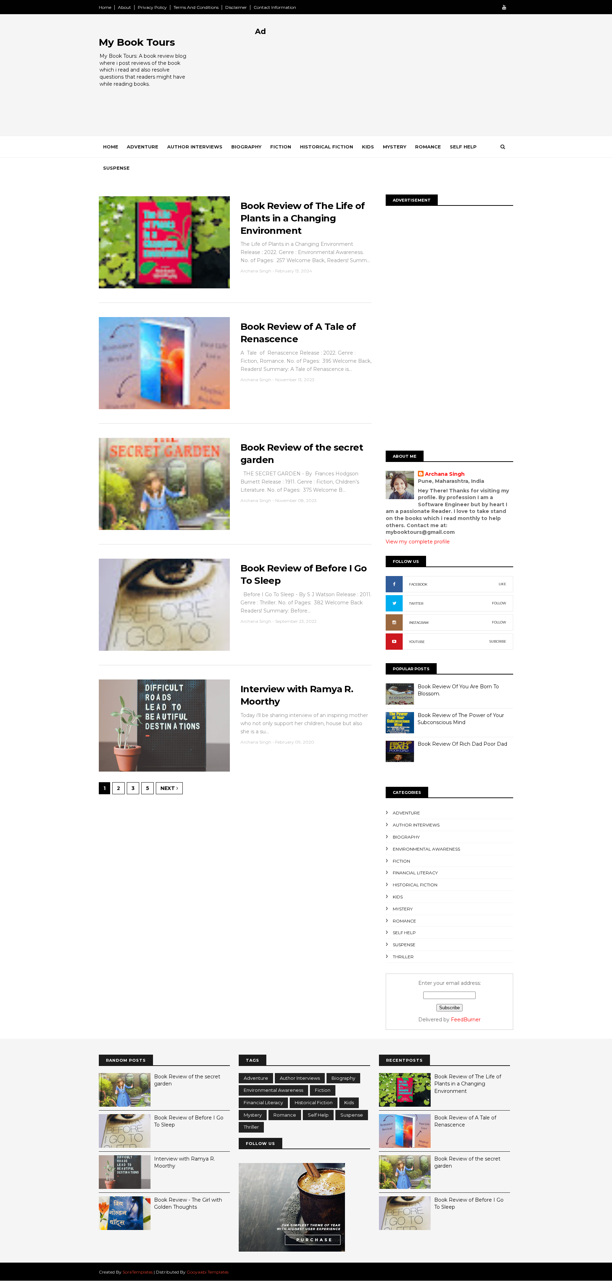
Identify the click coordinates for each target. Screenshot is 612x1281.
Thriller (403, 956)
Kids (368, 146)
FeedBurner (466, 1019)
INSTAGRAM (419, 623)
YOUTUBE (417, 642)
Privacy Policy (152, 7)
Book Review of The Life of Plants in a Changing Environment (302, 218)
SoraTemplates (138, 1272)
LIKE (502, 584)
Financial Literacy (415, 872)
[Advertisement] (384, 86)
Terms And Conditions (196, 7)
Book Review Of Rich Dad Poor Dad (462, 744)
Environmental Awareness (426, 849)
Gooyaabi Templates (207, 1272)
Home (105, 7)
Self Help (463, 146)
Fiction (280, 146)
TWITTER (416, 603)
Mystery (394, 146)
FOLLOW (499, 603)
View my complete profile (418, 541)
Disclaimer (236, 7)
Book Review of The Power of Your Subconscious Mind (461, 719)
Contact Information (275, 7)
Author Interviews (194, 146)
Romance (428, 146)
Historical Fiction (326, 146)
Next (168, 788)
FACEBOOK (418, 584)
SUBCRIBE (497, 641)
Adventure (142, 146)
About (124, 7)
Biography (246, 146)
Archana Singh (445, 474)
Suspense (116, 168)
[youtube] (504, 7)
